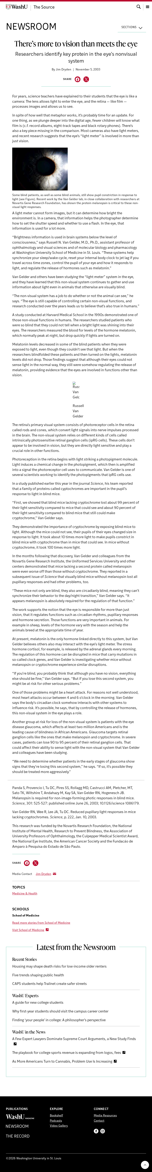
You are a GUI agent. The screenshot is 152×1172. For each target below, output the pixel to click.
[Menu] (147, 6)
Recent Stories (24, 959)
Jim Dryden (43, 874)
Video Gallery (59, 1125)
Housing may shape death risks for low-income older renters (59, 966)
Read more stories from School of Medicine (41, 923)
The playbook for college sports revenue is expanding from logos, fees (66, 1053)
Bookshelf (56, 1115)
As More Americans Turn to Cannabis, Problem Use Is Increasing (62, 1062)
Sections (129, 27)
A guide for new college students (37, 1003)
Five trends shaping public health (38, 975)
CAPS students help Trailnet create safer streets (49, 984)
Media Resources (105, 1115)
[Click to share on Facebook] (77, 79)
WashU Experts (25, 996)
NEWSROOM (31, 27)
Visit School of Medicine (28, 930)
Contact (99, 1120)
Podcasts (56, 1120)
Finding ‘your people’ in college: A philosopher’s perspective (59, 1020)
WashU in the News (28, 1032)
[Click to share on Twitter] (86, 79)
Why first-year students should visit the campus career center (60, 1011)
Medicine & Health (24, 893)
